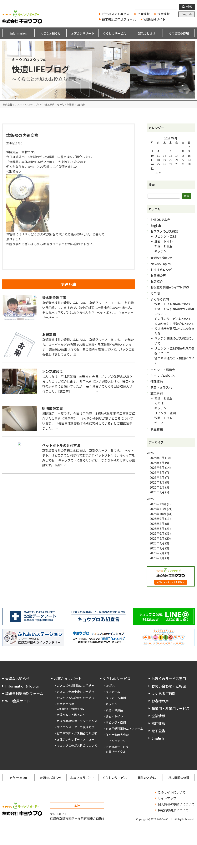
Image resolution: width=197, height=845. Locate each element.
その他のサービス (117, 747)
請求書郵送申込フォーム (119, 19)
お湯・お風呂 (163, 246)
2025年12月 (157, 504)
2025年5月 (156, 538)
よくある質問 (159, 299)
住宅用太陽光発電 (117, 735)
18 (158, 160)
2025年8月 (156, 523)
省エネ (159, 422)
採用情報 (163, 14)
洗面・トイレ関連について (172, 304)
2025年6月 (156, 533)
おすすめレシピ (161, 269)
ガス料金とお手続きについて (174, 323)
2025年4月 (156, 543)
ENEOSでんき (160, 219)
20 (170, 160)
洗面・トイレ (163, 241)
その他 (155, 293)
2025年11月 (157, 508)
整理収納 (156, 381)
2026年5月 (156, 472)
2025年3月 (156, 548)
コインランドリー (117, 741)
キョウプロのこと (162, 375)
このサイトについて (171, 792)
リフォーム (113, 692)
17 (152, 160)
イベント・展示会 (162, 369)
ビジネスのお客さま (116, 14)
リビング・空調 (165, 236)
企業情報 (143, 14)
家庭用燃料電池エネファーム (124, 729)
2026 (150, 453)
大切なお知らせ (161, 257)
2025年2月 (156, 553)
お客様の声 (158, 275)
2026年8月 (156, 457)
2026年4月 (156, 477)
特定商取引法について (173, 810)
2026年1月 (156, 492)
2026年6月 (156, 467)
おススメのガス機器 (164, 231)
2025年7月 (156, 528)
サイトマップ (167, 798)
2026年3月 (156, 482)
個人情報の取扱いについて (176, 804)
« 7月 (158, 173)
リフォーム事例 (116, 698)
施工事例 (156, 393)
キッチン (160, 251)
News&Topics (160, 263)
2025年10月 (157, 513)
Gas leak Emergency (70, 709)
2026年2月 (156, 487)
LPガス (110, 685)
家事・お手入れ (161, 387)
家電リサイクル (116, 752)
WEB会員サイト (154, 19)
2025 (150, 499)
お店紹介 (156, 281)
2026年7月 (156, 462)
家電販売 (156, 429)
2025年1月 (156, 558)
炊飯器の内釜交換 (22, 135)
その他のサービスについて (172, 318)
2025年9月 (156, 518)
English (186, 14)
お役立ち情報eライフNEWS (169, 287)
